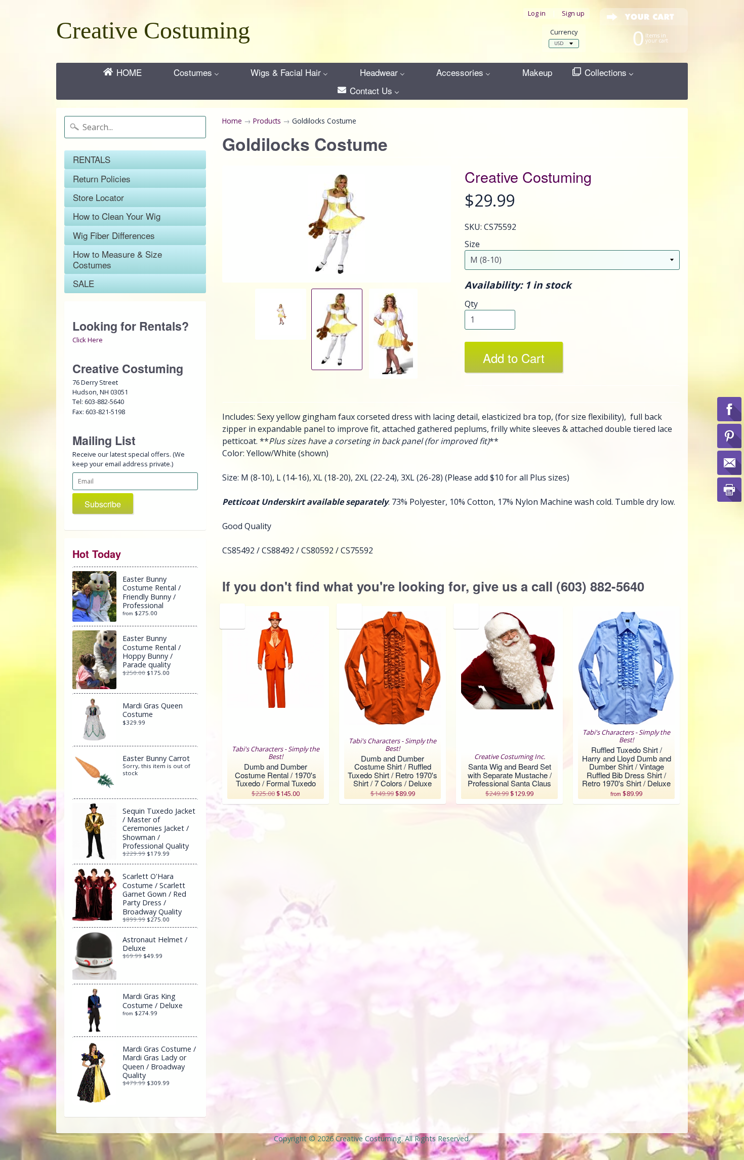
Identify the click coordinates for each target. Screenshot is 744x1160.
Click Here (87, 339)
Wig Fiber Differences (114, 235)
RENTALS (91, 159)
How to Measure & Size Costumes (117, 259)
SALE (83, 283)
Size (472, 244)
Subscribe (103, 504)
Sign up (573, 13)
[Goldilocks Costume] (280, 314)
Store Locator (98, 197)
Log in (537, 13)
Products (267, 121)
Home (232, 121)
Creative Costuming (153, 30)
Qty (471, 303)
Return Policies (102, 178)
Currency (563, 32)
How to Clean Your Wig (116, 216)
